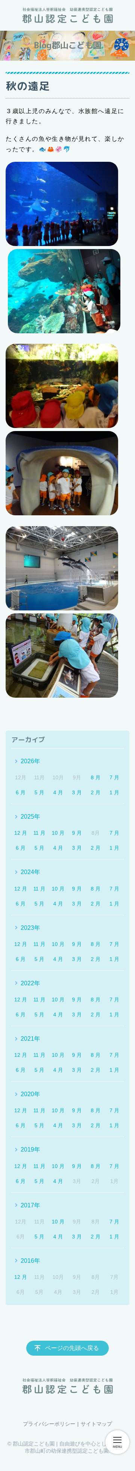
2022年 (30, 983)
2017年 (30, 1205)
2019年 (30, 1149)
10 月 (58, 833)
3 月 (77, 792)
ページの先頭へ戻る (72, 1348)
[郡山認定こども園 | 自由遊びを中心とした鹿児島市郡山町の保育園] (67, 15)
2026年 (30, 761)
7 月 (114, 777)
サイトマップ (96, 1424)
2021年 (30, 1038)
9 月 (77, 833)
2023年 (30, 928)
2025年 (30, 816)
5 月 (39, 792)
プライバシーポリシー (49, 1424)
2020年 (30, 1094)
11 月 (39, 833)
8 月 (95, 777)
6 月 (21, 792)
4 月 (58, 792)
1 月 (114, 792)
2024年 (30, 872)
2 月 (95, 792)
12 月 (20, 833)
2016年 (30, 1261)
